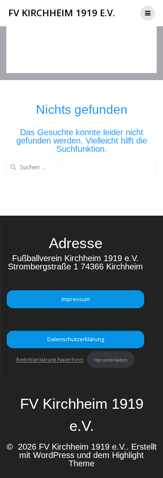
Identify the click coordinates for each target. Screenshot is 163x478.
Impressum (75, 299)
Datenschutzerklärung (75, 339)
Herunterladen (110, 360)
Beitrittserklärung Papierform (50, 360)
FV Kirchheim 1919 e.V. (61, 13)
